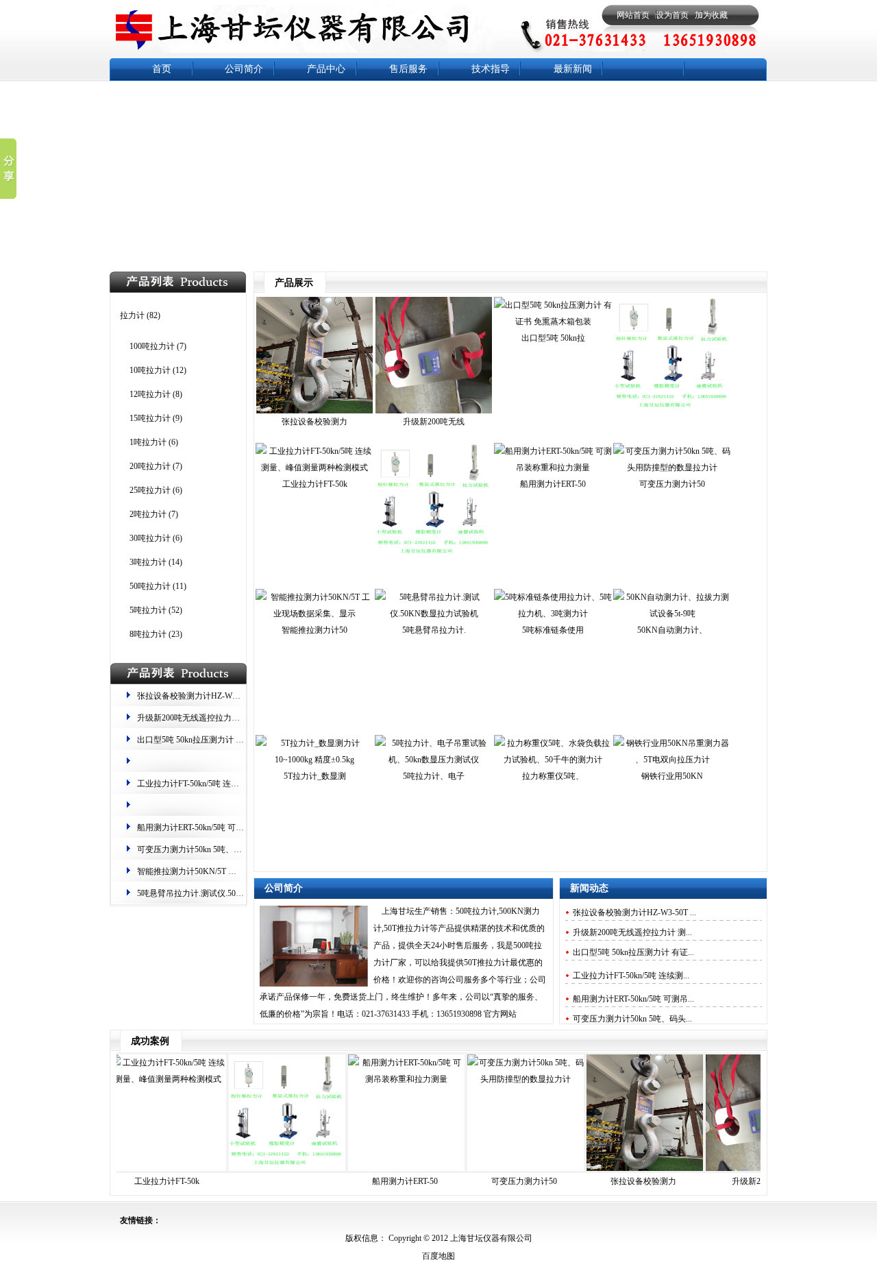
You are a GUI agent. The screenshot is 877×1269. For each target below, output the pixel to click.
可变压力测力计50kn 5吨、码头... (632, 1019)
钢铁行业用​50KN (672, 776)
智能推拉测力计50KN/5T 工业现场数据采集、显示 (228, 871)
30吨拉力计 (150, 538)
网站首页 (633, 15)
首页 (161, 69)
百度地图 (438, 1256)
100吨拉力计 (152, 346)
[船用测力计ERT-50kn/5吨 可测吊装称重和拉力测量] (553, 467)
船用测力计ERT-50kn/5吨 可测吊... (633, 999)
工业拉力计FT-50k (314, 484)
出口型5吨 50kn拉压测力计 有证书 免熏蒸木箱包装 (228, 740)
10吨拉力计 (150, 370)
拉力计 (132, 315)
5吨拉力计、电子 (434, 776)
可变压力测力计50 (672, 484)
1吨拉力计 (147, 442)
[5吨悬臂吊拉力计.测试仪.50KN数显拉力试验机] (434, 613)
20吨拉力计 (150, 466)
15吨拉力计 (150, 418)
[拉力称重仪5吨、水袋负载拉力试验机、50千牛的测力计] (553, 759)
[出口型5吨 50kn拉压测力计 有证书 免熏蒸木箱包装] (553, 321)
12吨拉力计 (150, 394)
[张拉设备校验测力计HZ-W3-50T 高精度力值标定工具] (314, 410)
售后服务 (408, 69)
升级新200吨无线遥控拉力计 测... (632, 932)
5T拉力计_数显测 (315, 776)
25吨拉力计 (150, 490)
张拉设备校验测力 (314, 421)
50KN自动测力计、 (672, 630)
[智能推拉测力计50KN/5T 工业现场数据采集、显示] (314, 613)
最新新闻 (573, 69)
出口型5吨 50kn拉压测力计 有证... (633, 952)
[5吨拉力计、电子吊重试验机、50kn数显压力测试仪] (434, 759)
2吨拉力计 (147, 514)
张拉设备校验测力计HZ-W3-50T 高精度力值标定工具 (232, 696)
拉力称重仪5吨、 (553, 776)
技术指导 (490, 69)
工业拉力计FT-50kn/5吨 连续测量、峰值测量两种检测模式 (241, 783)
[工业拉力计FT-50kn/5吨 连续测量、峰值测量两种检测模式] (314, 467)
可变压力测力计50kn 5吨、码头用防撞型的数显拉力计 (234, 849)
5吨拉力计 (147, 610)
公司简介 (244, 69)
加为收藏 (711, 15)
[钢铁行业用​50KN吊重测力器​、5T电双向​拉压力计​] (672, 759)
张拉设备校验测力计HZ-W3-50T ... (634, 912)
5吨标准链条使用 (553, 630)
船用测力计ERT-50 (553, 484)
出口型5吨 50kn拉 (553, 338)
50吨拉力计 (150, 586)
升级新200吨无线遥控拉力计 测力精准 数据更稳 (223, 718)
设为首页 (672, 15)
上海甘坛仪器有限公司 (490, 1238)
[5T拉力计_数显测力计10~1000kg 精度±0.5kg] (314, 759)
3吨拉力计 (147, 562)
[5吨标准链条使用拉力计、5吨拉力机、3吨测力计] (553, 613)
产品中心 (326, 69)
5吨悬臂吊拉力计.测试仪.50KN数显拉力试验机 (221, 893)
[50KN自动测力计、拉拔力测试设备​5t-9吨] (672, 613)
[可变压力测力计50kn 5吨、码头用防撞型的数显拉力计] (672, 467)
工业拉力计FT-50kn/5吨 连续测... (631, 975)
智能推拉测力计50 (314, 630)
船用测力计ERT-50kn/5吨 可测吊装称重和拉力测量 (227, 827)
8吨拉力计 (147, 634)
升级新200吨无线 (434, 421)
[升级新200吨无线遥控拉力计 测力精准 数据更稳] (433, 410)
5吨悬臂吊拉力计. (434, 630)
